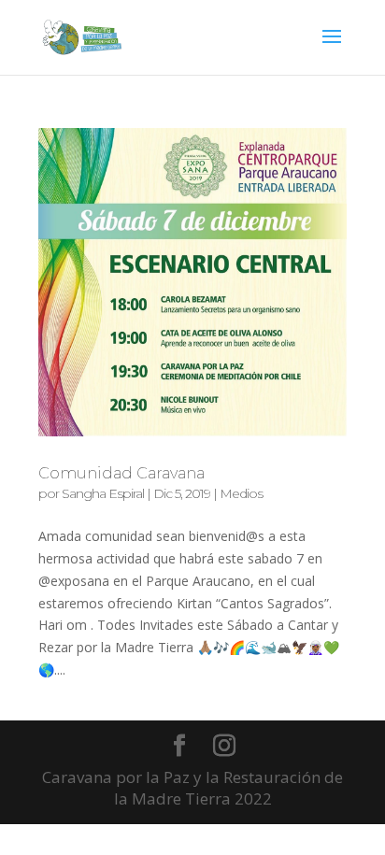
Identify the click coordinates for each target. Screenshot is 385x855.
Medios (241, 493)
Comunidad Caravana (121, 473)
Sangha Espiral (103, 493)
